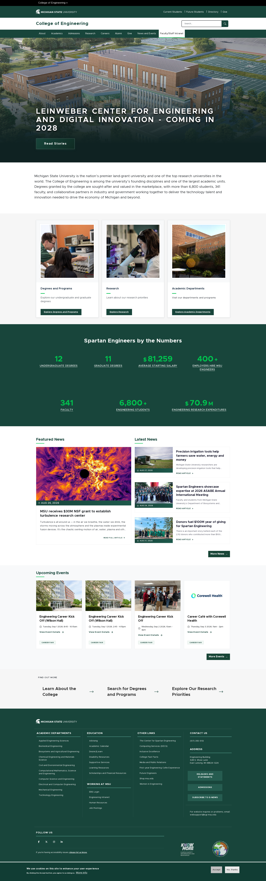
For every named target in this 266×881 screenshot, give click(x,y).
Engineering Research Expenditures (199, 410)
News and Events (146, 33)
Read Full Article (112, 538)
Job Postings (107, 808)
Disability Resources (110, 757)
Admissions (74, 33)
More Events (216, 656)
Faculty (67, 410)
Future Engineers (148, 773)
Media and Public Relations (153, 762)
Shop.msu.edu (158, 779)
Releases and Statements (209, 775)
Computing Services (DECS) (160, 746)
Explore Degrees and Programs (61, 312)
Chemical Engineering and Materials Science (56, 758)
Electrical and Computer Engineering (57, 784)
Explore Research (119, 312)
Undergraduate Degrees (59, 366)
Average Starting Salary (157, 366)
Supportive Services (110, 762)
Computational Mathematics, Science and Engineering (58, 772)
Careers (105, 33)
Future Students (195, 12)
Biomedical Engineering (50, 746)
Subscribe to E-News (207, 797)
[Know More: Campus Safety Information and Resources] (182, 844)
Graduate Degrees (108, 366)
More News (217, 554)
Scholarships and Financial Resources (107, 773)
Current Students (172, 12)
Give (225, 12)
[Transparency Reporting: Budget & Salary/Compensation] (215, 844)
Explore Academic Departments (192, 312)
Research (90, 33)
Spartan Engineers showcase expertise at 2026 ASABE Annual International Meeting (200, 491)
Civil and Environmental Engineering (57, 765)
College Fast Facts (160, 757)
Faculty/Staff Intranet (172, 34)
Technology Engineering (51, 795)
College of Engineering (52, 3)
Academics (57, 33)
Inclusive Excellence (150, 752)
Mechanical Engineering (50, 790)
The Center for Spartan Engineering (160, 741)
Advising (93, 741)
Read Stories (55, 143)
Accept (216, 870)
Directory (213, 12)
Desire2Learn (107, 752)
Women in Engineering (151, 784)
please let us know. (78, 852)
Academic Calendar (110, 746)
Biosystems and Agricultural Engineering (59, 752)
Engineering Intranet (110, 797)
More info (81, 873)
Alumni (118, 33)
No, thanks (232, 870)
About (42, 33)
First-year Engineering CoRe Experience (160, 768)
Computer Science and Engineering (56, 779)
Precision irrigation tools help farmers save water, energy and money (200, 455)
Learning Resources (110, 768)
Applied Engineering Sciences (54, 741)
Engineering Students (133, 410)
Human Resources (109, 803)
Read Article (183, 473)
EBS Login (105, 792)
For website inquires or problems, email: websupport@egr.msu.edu (210, 813)
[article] (67, 269)
